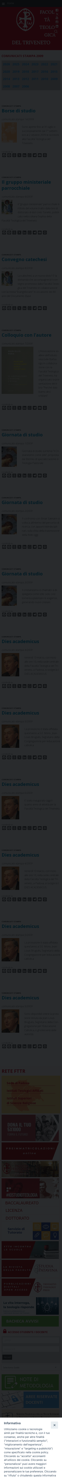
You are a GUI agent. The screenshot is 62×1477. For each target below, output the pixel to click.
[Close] (54, 1425)
